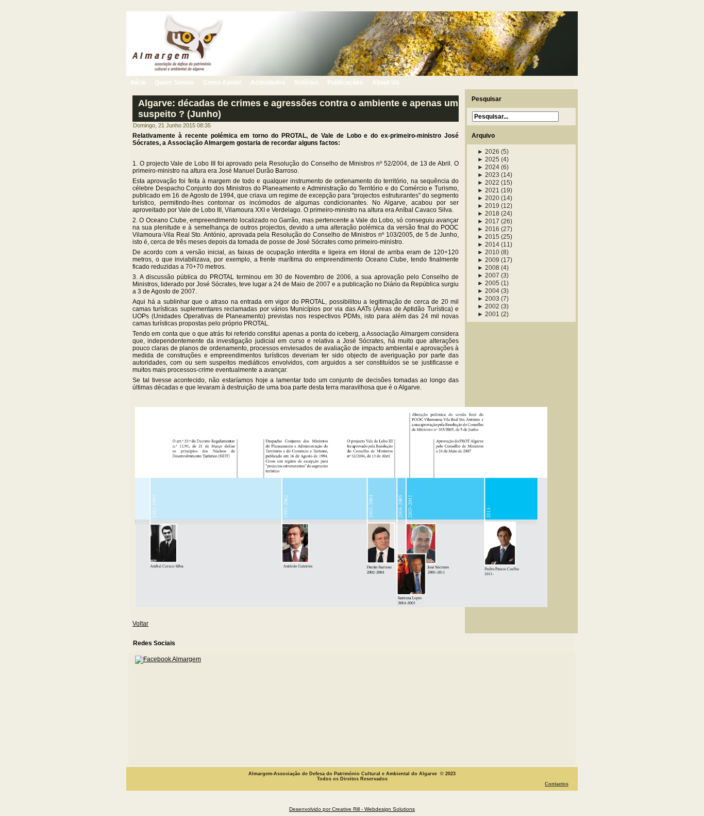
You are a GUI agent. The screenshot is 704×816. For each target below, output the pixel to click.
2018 (488, 213)
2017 (488, 221)
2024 (488, 167)
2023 (488, 174)
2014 (488, 244)
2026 (488, 151)
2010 (488, 252)
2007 (488, 275)
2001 (488, 314)
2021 (488, 190)
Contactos (556, 784)
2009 (488, 260)
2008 (488, 267)
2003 (488, 298)
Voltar (140, 623)
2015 (488, 236)
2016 (488, 229)
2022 (488, 182)
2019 (488, 205)
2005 (488, 283)
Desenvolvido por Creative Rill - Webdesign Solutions (352, 809)
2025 (488, 159)
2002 (488, 306)
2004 (488, 291)
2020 (488, 198)
